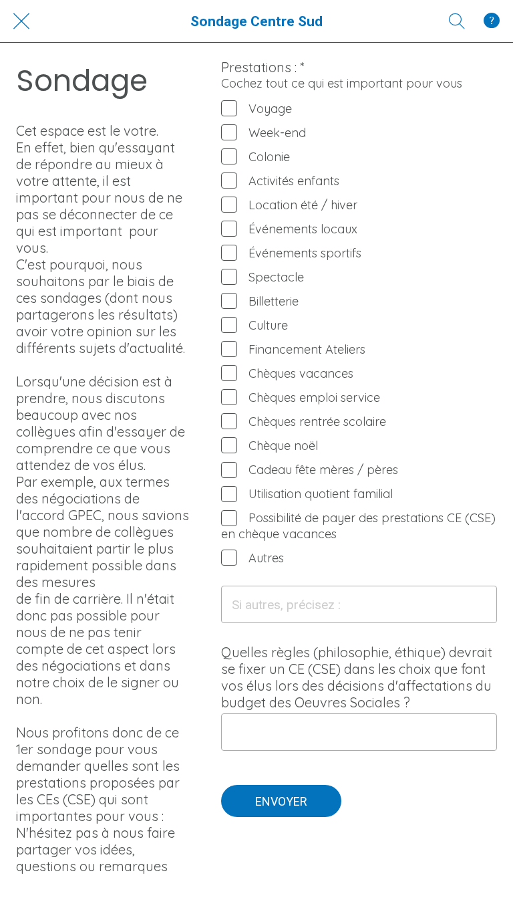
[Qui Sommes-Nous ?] (492, 21)
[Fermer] (21, 21)
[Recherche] (457, 21)
